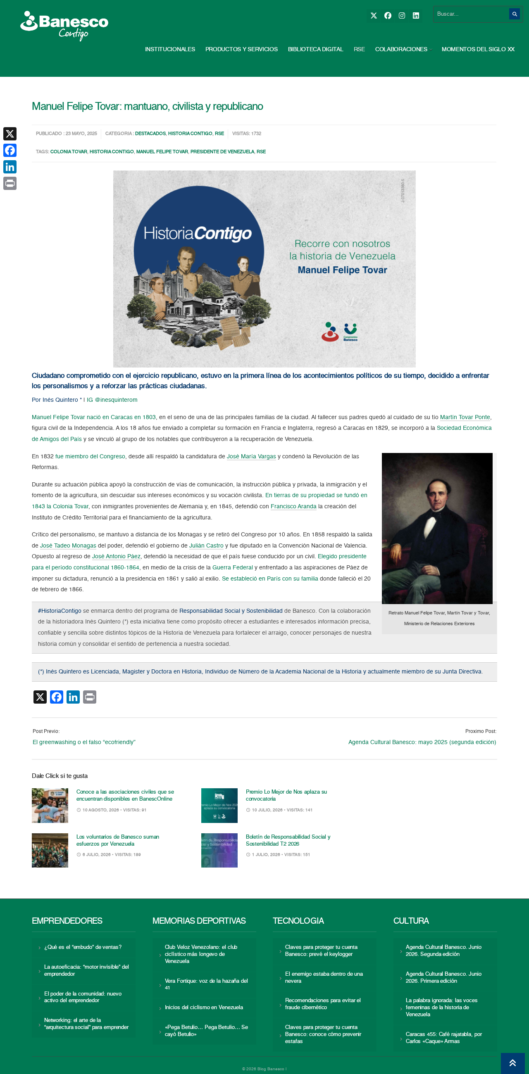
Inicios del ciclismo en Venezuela (204, 1007)
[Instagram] (401, 16)
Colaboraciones (401, 49)
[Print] (10, 183)
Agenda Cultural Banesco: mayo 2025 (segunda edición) (422, 742)
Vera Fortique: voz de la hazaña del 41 (206, 985)
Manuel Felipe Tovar (162, 152)
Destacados (150, 134)
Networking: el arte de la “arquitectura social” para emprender (86, 1024)
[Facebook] (387, 16)
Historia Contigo (190, 134)
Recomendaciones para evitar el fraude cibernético (323, 1004)
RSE (359, 49)
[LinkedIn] (415, 16)
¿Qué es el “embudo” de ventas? (83, 947)
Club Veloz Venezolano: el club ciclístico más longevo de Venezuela (201, 954)
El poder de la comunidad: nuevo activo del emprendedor (83, 997)
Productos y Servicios (241, 49)
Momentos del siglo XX (478, 49)
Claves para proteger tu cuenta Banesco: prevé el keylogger (321, 951)
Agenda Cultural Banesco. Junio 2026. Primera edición (443, 978)
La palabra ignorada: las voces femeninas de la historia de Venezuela (442, 1007)
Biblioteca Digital (315, 49)
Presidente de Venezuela (222, 152)
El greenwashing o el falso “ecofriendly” (84, 742)
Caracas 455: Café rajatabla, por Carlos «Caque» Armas (444, 1038)
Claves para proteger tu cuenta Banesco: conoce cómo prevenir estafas (323, 1034)
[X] (373, 16)
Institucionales (170, 49)
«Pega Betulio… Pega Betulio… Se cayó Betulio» (206, 1031)
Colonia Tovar (68, 152)
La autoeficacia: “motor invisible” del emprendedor (86, 971)
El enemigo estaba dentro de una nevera (324, 978)
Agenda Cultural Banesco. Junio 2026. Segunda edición (443, 951)
